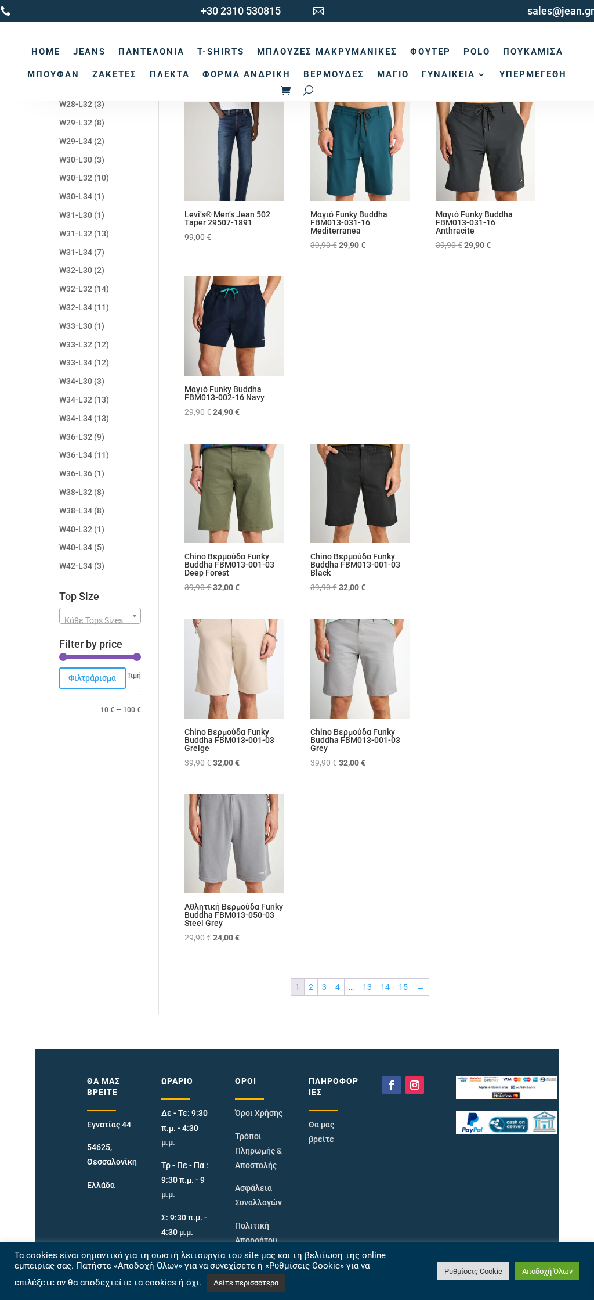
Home (45, 51)
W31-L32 (75, 233)
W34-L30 (75, 381)
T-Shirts (220, 51)
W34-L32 (75, 399)
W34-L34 (75, 418)
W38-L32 (75, 492)
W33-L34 (75, 362)
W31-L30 (75, 215)
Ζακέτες (114, 74)
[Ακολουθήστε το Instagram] (414, 1085)
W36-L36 (75, 473)
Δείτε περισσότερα (245, 1283)
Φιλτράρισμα (92, 678)
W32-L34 (75, 307)
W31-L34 (75, 252)
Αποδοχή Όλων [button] (547, 1271)
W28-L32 (75, 104)
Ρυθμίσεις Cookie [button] (473, 1271)
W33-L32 (75, 344)
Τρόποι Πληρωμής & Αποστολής (258, 1151)
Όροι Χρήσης (258, 1113)
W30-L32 (75, 177)
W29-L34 (75, 141)
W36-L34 (75, 454)
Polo (476, 51)
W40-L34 (75, 547)
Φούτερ (430, 51)
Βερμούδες (333, 74)
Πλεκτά (170, 74)
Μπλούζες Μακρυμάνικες (327, 51)
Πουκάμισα (533, 51)
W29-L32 (75, 122)
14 (385, 987)
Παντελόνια (151, 51)
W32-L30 (75, 270)
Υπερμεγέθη (533, 74)
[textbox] (100, 620)
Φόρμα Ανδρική (246, 74)
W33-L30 (75, 326)
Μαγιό (393, 74)
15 (403, 987)
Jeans (89, 51)
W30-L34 (75, 196)
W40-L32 (75, 529)
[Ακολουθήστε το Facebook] (391, 1085)
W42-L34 (75, 565)
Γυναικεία (448, 74)
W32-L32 (75, 288)
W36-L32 (75, 436)
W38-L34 (75, 510)
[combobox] (100, 616)
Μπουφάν (53, 74)
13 (367, 987)
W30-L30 (75, 159)
